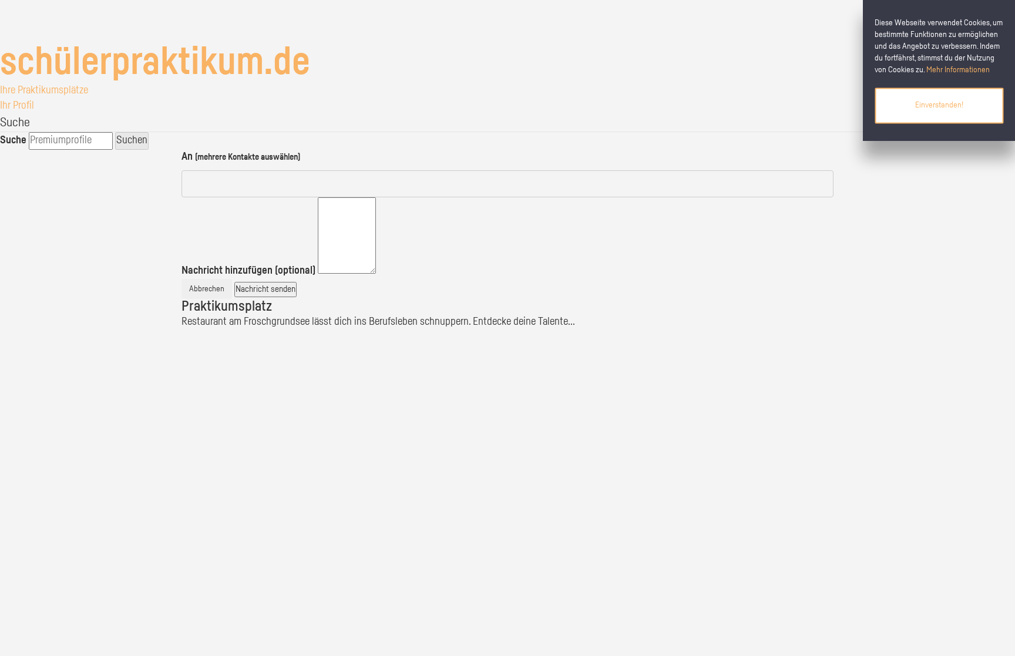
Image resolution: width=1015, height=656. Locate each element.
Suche (13, 140)
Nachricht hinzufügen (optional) (248, 270)
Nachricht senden (265, 289)
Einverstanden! (939, 105)
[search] (71, 141)
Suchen (131, 140)
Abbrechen (206, 289)
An (241, 157)
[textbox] (347, 235)
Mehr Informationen (958, 70)
